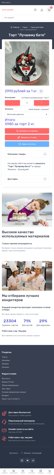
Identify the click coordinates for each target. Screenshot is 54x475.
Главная (16, 27)
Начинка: (9, 109)
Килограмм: (10, 97)
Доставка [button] (13, 179)
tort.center (7, 9)
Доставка (6, 389)
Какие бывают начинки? (39, 109)
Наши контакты (29, 144)
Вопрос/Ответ (8, 382)
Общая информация (10, 385)
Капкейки (6, 360)
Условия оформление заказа (14, 392)
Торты (4, 357)
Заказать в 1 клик (29, 137)
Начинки (5, 367)
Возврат (5, 395)
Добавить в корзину (28, 131)
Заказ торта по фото (11, 399)
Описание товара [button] (16, 154)
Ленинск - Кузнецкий (32, 453)
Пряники (5, 364)
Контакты (6, 3)
